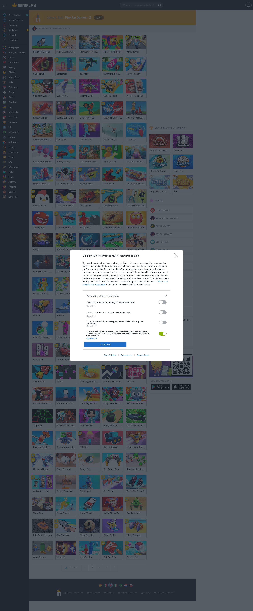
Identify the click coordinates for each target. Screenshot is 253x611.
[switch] (163, 302)
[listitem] (126, 295)
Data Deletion (110, 355)
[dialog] (126, 305)
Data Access (126, 355)
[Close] (177, 256)
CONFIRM (105, 345)
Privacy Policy (143, 355)
